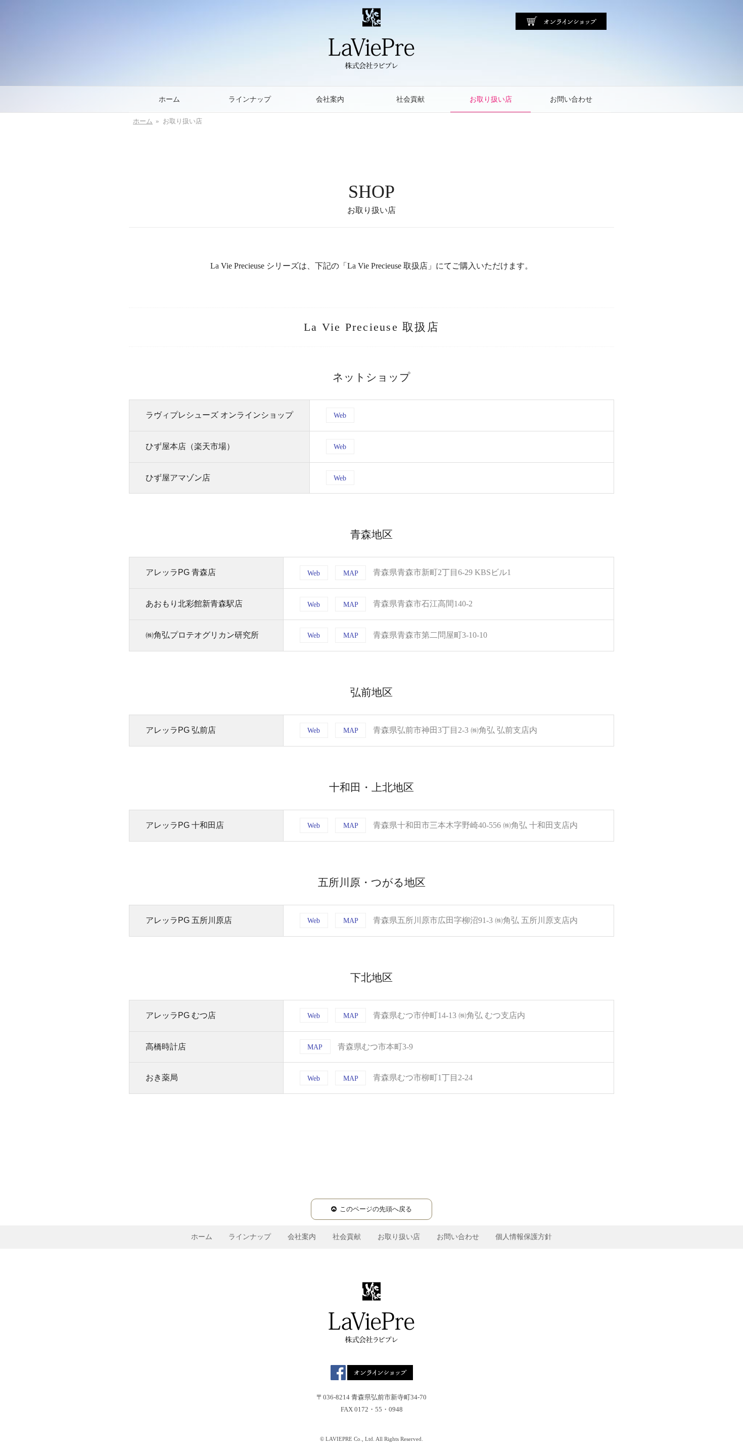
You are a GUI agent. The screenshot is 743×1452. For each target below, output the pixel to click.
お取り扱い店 (491, 99)
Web (340, 415)
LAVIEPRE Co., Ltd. (350, 1439)
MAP (350, 572)
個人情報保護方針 (523, 1237)
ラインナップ (249, 99)
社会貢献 (410, 99)
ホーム (169, 99)
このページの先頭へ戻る (376, 1209)
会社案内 (330, 99)
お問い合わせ (571, 99)
